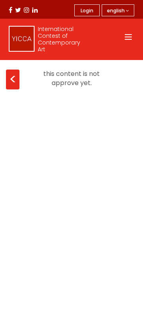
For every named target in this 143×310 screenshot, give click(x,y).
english (116, 10)
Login (87, 10)
